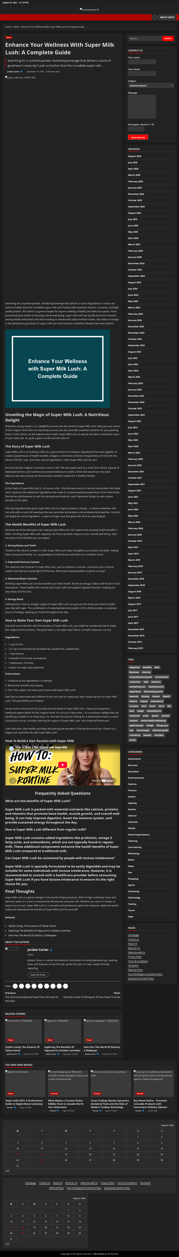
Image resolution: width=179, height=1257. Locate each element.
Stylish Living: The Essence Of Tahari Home (32, 925)
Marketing (133, 853)
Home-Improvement (139, 834)
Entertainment (136, 777)
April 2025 (133, 238)
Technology (134, 897)
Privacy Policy (135, 956)
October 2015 (135, 641)
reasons (133, 720)
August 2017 (134, 604)
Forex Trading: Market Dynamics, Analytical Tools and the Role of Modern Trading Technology (110, 1104)
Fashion (132, 784)
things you (162, 725)
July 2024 (132, 288)
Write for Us (134, 948)
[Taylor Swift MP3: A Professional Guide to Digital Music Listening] (25, 1083)
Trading (132, 904)
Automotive (134, 758)
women (147, 735)
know (152, 706)
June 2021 (133, 496)
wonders (159, 735)
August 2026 (134, 156)
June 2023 (133, 364)
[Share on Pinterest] (40, 986)
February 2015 (135, 648)
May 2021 (133, 503)
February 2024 (135, 313)
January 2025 (135, 257)
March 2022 (134, 452)
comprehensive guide (140, 677)
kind (144, 706)
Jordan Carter (13, 71)
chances (146, 672)
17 (17, 1154)
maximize (134, 715)
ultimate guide (160, 730)
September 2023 (136, 345)
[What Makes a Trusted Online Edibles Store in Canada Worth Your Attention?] (68, 1083)
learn (161, 706)
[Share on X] (21, 986)
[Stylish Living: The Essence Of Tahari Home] (23, 1031)
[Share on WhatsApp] (34, 986)
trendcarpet (143, 730)
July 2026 (132, 162)
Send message (138, 137)
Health (166, 696)
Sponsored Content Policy (141, 978)
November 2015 (136, 635)
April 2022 (133, 446)
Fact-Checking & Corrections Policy (145, 974)
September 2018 (136, 585)
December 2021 (136, 471)
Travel (131, 910)
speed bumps (136, 725)
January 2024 (135, 320)
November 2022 (136, 402)
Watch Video (167, 17)
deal (146, 681)
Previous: (31, 996)
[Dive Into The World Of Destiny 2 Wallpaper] (102, 1031)
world (132, 740)
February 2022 (135, 458)
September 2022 (136, 414)
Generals (133, 821)
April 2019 (133, 553)
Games (156, 696)
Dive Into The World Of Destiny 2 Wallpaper (32, 935)
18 (42, 1154)
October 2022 (135, 408)
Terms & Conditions (138, 961)
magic (140, 710)
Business (134, 672)
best (157, 667)
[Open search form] (149, 17)
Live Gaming (134, 847)
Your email (134, 69)
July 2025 (132, 219)
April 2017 (133, 622)
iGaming (132, 840)
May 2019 (133, 547)
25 (42, 1160)
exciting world (156, 686)
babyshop (134, 667)
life (169, 706)
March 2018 (134, 597)
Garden (132, 809)
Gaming (132, 803)
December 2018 (136, 578)
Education (133, 771)
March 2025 (134, 244)
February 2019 (135, 566)
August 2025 (134, 212)
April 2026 (133, 168)
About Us (132, 943)
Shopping (133, 878)
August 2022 (134, 421)
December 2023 (136, 326)
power (155, 715)
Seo (130, 872)
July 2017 (132, 610)
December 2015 (136, 629)
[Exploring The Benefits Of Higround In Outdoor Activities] (62, 1031)
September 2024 (136, 276)
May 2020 (133, 515)
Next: (91, 995)
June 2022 (133, 433)
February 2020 (135, 528)
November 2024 (136, 263)
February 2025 (135, 250)
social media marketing (153, 720)
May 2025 (133, 231)
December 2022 (136, 395)
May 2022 (133, 440)
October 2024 (135, 269)
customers (134, 681)
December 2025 (136, 193)
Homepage (133, 934)
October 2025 (135, 200)
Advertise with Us (136, 952)
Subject (132, 81)
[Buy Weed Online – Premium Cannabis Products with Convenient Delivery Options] (154, 1083)
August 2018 (134, 591)
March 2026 (134, 175)
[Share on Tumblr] (52, 986)
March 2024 (134, 307)
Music (131, 859)
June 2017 (133, 616)
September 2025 (136, 206)
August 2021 (134, 490)
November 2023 (136, 332)
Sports (131, 885)
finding (145, 696)
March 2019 (134, 559)
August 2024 (134, 282)
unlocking (134, 735)
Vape (130, 916)
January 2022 (135, 465)
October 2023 (135, 339)
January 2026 (135, 187)
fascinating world (153, 691)
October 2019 (135, 541)
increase (133, 706)
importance (157, 701)
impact (144, 701)
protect (165, 715)
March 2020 (134, 522)
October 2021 (135, 477)
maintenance (154, 710)
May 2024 (133, 301)
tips (131, 730)
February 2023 (135, 383)
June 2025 (133, 225)
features (133, 696)
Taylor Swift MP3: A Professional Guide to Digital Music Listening (23, 1102)
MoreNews (99, 1253)
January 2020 (135, 534)
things (150, 725)
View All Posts (38, 974)
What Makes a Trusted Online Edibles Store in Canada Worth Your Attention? (65, 1104)
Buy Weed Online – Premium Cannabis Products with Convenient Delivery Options (150, 1104)
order (146, 715)
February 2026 (135, 181)
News (9, 37)
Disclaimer (133, 965)
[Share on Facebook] (15, 986)
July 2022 (132, 427)
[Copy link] (65, 986)
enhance (156, 681)
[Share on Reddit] (46, 986)
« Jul (7, 1170)
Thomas (10, 1107)
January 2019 (135, 572)
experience (135, 691)
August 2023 (134, 351)
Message (132, 92)
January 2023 (135, 389)
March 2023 (134, 376)
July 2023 (132, 358)
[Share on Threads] (59, 986)
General (132, 815)
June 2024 (133, 294)
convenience (161, 677)
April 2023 (133, 370)
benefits (147, 667)
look (131, 710)
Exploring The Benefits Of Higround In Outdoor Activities (40, 930)
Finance (132, 790)
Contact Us (133, 939)
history (133, 701)
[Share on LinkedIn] (27, 986)
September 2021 (136, 484)
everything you (137, 686)
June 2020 (133, 509)
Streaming (133, 891)
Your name (134, 57)
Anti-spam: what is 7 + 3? (141, 124)
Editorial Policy (135, 969)
